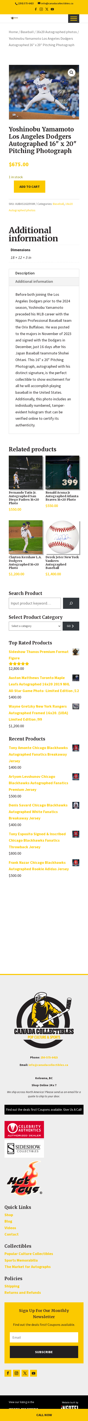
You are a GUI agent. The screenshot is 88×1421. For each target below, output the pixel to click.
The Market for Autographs (27, 1266)
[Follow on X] (25, 1373)
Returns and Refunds (22, 1292)
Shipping (11, 1286)
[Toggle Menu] (73, 18)
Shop (8, 1214)
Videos (10, 1227)
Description (25, 273)
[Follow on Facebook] (7, 1373)
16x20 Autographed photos (56, 32)
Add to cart (29, 186)
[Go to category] (71, 626)
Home (13, 32)
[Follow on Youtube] (33, 1373)
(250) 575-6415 (26, 3)
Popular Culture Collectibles (28, 1253)
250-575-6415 (49, 1057)
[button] (71, 72)
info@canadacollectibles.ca (48, 1065)
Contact (11, 1234)
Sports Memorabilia (21, 1260)
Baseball (27, 32)
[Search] (71, 603)
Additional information (34, 281)
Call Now (44, 1415)
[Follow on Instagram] (16, 1373)
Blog (8, 1221)
